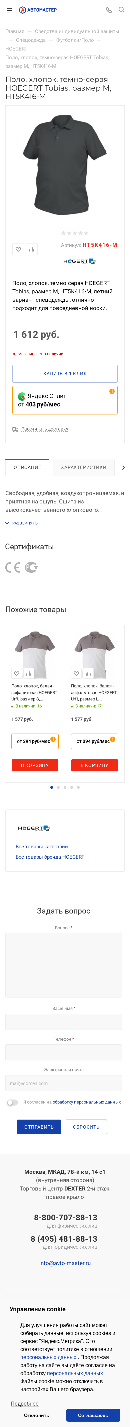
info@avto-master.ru (65, 1263)
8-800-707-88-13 (65, 1222)
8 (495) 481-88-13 (64, 1243)
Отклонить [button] (36, 1415)
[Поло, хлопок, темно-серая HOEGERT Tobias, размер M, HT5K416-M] (65, 165)
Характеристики (83, 467)
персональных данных (49, 1357)
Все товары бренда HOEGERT (50, 857)
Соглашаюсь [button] (93, 1415)
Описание (27, 467)
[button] (51, 787)
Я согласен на (72, 1102)
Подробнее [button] (25, 1404)
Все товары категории (42, 847)
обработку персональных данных (87, 1102)
